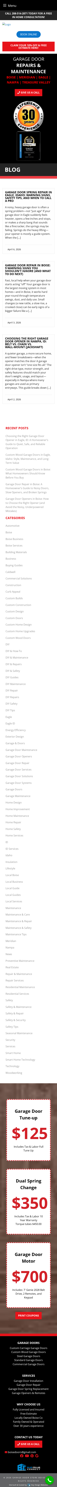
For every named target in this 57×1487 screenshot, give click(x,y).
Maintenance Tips (16, 934)
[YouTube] (27, 1456)
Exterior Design (15, 736)
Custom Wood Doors (18, 638)
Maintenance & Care (18, 914)
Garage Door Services (19, 769)
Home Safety (13, 829)
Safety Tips (12, 1026)
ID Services (12, 849)
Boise (9, 532)
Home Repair (13, 822)
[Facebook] (21, 1456)
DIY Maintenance (16, 684)
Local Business (14, 881)
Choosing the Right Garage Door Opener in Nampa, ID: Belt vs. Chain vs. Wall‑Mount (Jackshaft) (26, 343)
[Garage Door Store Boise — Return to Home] (28, 24)
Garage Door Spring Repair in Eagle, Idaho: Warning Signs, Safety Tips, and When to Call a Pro (28, 196)
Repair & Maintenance (19, 974)
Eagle (9, 717)
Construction (13, 585)
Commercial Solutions (19, 578)
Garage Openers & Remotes (28, 1393)
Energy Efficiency (16, 730)
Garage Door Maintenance (21, 750)
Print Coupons (28, 1315)
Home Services (14, 835)
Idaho (9, 855)
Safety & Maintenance (19, 1007)
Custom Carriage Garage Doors (28, 1348)
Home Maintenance (17, 816)
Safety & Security (16, 1020)
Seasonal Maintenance (19, 1033)
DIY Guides (12, 677)
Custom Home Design (19, 624)
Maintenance (13, 908)
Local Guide (12, 888)
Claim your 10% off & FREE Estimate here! (28, 47)
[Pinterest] (32, 1456)
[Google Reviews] (36, 1456)
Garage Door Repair (17, 763)
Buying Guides (14, 565)
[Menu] (4, 5)
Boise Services (14, 545)
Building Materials (16, 552)
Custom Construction (18, 605)
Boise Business (14, 539)
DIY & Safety (13, 671)
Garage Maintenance (18, 796)
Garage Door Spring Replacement (28, 1389)
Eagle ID (10, 723)
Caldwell (10, 572)
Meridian (11, 941)
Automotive (12, 525)
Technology (12, 1066)
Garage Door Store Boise (29, 1477)
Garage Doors (14, 789)
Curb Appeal (13, 591)
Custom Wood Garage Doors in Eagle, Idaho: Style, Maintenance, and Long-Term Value (28, 459)
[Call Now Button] (49, 1480)
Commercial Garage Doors (28, 1364)
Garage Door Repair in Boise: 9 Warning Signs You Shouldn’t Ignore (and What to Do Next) (28, 269)
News (9, 954)
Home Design (14, 802)
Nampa (10, 947)
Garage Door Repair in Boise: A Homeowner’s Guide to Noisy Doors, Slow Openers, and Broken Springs (27, 488)
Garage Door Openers (19, 756)
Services (10, 1046)
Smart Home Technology (20, 1059)
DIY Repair (12, 690)
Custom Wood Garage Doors (28, 1352)
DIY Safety (11, 703)
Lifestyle (10, 868)
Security (10, 1040)
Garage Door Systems (19, 783)
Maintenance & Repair (19, 921)
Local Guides (13, 895)
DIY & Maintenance (17, 657)
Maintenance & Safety (19, 928)
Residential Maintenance (20, 987)
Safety (9, 1000)
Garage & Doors (15, 743)
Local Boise (12, 875)
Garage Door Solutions (19, 776)
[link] (28, 222)
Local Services (14, 901)
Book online (28, 34)
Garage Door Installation (28, 1381)
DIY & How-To (14, 651)
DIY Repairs (12, 697)
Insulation (11, 862)
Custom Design (15, 611)
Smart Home (13, 1053)
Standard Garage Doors (28, 1360)
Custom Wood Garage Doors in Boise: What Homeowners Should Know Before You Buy (28, 473)
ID (7, 842)
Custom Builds (14, 598)
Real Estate (12, 967)
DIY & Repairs (14, 664)
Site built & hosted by (28, 1485)
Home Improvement (18, 809)
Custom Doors (14, 618)
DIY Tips (10, 710)
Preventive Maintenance (20, 961)
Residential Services (17, 994)
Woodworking (14, 1073)
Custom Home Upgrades (20, 631)
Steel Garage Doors (28, 1356)
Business (11, 558)
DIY (8, 644)
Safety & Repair (15, 1013)
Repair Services (15, 980)
